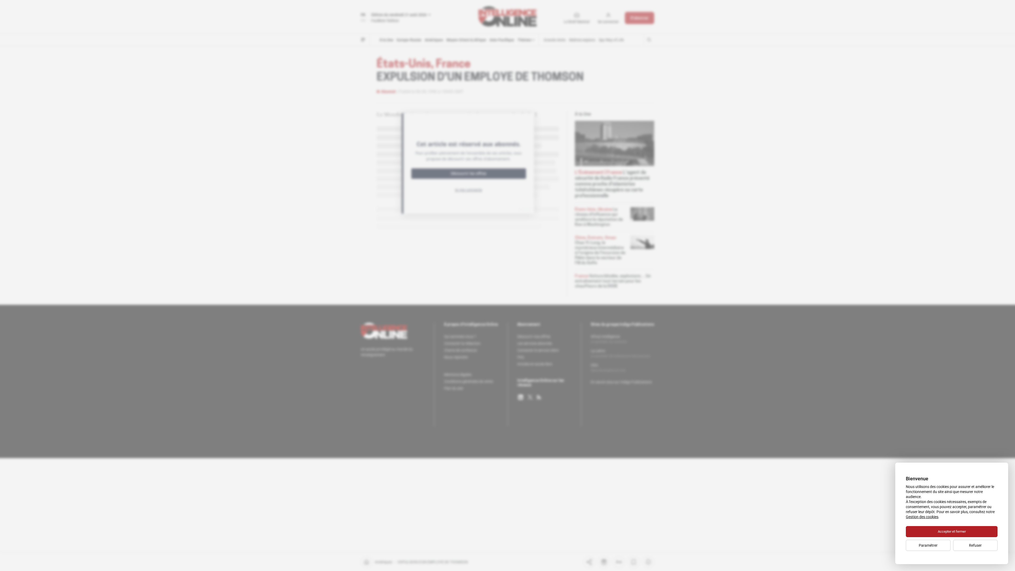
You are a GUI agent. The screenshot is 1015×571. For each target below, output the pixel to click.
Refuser (975, 545)
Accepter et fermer (952, 531)
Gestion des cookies (922, 517)
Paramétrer (928, 545)
